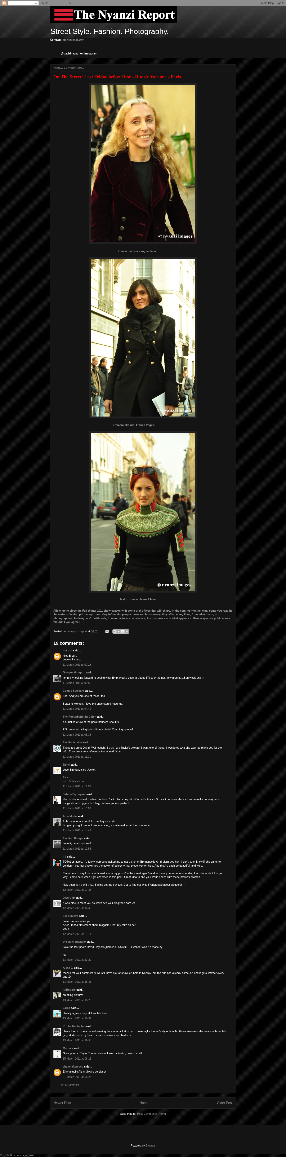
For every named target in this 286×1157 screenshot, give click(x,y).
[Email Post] (107, 631)
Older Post (225, 1103)
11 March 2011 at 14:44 (77, 830)
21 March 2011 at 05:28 (77, 1076)
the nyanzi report (77, 631)
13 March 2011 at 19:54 (77, 1040)
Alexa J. (68, 967)
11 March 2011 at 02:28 (77, 664)
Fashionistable (72, 742)
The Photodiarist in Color (79, 716)
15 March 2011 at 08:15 (77, 1058)
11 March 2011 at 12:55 (77, 786)
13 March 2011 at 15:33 (77, 981)
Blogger (150, 1145)
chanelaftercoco (73, 1066)
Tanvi (66, 764)
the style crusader (74, 941)
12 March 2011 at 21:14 (77, 934)
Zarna (66, 1007)
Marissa (68, 1048)
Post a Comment (69, 1084)
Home (143, 1103)
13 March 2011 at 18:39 (77, 1018)
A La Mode (70, 816)
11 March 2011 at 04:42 (77, 708)
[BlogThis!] (118, 631)
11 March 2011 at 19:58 (77, 848)
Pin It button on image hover (17, 1155)
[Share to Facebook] (126, 631)
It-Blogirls (69, 989)
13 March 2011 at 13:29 (77, 959)
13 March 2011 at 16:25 (77, 1000)
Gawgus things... (74, 672)
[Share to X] (122, 631)
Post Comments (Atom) (151, 1113)
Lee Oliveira (70, 916)
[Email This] (114, 631)
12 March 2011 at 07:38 (77, 889)
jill (64, 856)
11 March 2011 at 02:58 (77, 683)
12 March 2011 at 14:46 (77, 908)
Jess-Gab (69, 897)
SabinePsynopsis (74, 794)
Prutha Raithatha (73, 1026)
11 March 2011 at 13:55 (77, 808)
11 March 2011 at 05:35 (77, 734)
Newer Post (62, 1103)
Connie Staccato (73, 690)
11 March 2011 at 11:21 (77, 756)
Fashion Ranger (73, 838)
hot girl (67, 650)
